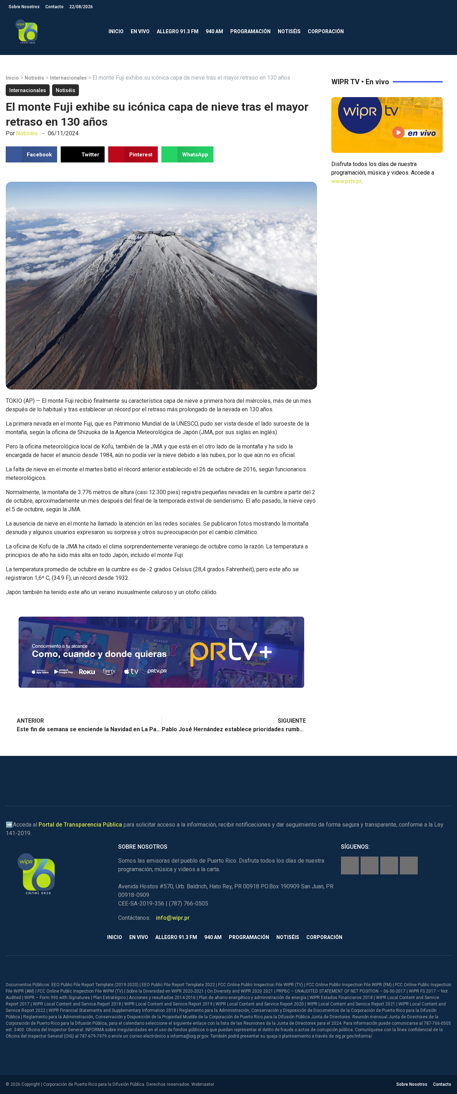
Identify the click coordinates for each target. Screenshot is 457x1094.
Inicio (116, 31)
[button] (442, 31)
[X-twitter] (389, 865)
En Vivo (140, 31)
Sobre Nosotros (24, 6)
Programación (250, 31)
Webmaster (202, 1084)
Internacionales (68, 78)
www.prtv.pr (346, 181)
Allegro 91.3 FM (178, 31)
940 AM (214, 31)
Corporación (326, 31)
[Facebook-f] (350, 865)
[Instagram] (369, 865)
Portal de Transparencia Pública (80, 824)
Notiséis (289, 31)
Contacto (54, 6)
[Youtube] (409, 865)
